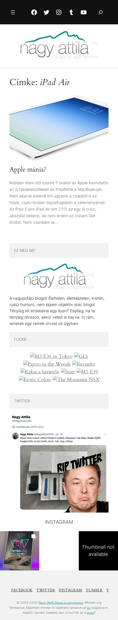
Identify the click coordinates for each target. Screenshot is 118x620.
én (88, 608)
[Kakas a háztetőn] (39, 372)
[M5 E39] (87, 372)
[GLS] (81, 356)
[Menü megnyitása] (12, 12)
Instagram (70, 590)
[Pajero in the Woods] (46, 364)
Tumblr (94, 590)
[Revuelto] (83, 364)
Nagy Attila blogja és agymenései (61, 603)
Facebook (22, 590)
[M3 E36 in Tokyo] (51, 356)
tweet (90, 613)
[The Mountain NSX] (76, 379)
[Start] (68, 372)
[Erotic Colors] (35, 379)
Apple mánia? (27, 170)
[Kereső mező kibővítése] (101, 12)
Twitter (45, 590)
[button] (19, 550)
